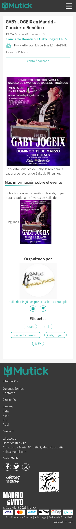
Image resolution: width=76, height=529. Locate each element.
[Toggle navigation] (69, 6)
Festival (8, 407)
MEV (64, 39)
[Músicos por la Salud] (13, 479)
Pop (5, 420)
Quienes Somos (13, 388)
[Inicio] (19, 5)
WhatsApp (9, 438)
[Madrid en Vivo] (49, 481)
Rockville (21, 45)
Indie (6, 411)
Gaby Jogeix (55, 335)
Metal (6, 415)
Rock (46, 326)
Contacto (9, 393)
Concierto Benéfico (25, 335)
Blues (30, 326)
